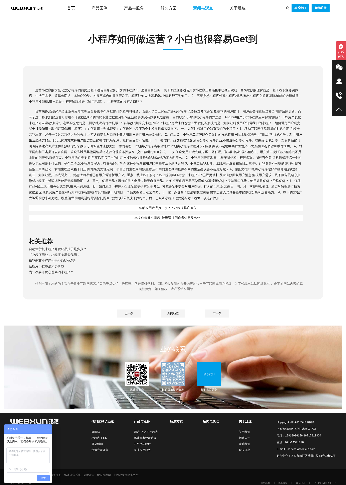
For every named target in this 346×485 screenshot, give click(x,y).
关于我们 (244, 431)
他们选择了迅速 (103, 421)
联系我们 (300, 7)
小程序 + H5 (99, 437)
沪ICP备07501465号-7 (325, 483)
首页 (71, 8)
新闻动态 (173, 313)
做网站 (96, 431)
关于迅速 (238, 8)
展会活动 (97, 443)
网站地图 (265, 483)
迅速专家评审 (100, 450)
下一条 (217, 313)
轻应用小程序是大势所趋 (46, 266)
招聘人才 (244, 437)
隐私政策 (283, 483)
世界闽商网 (104, 475)
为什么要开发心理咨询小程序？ (51, 272)
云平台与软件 (142, 443)
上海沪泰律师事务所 (126, 475)
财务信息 (244, 450)
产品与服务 (134, 8)
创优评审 (89, 475)
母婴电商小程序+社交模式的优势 (52, 260)
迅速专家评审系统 (145, 437)
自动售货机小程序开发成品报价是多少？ (57, 249)
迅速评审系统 (72, 475)
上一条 (129, 313)
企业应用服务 (142, 450)
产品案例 (100, 8)
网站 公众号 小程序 (146, 431)
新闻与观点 (203, 8)
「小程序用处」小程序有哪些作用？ (54, 255)
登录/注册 (321, 7)
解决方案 (169, 8)
